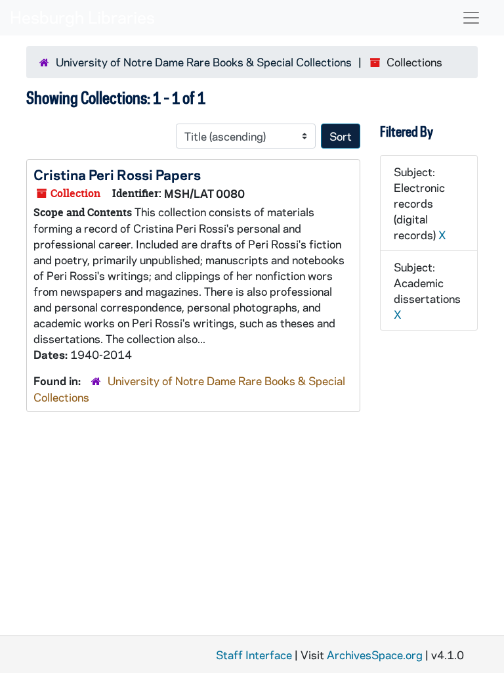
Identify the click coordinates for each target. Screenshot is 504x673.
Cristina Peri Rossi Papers (117, 174)
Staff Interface (254, 654)
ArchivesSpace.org (375, 654)
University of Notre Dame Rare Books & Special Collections (204, 62)
